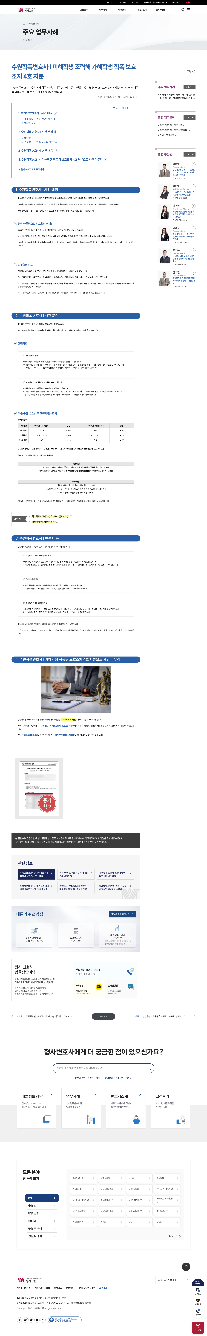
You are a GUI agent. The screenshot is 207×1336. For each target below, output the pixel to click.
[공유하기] (193, 72)
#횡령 (90, 1077)
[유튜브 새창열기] (37, 1319)
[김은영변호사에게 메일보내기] (194, 186)
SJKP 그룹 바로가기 (167, 1279)
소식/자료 (160, 10)
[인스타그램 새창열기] (43, 1319)
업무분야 (122, 10)
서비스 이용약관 (23, 1287)
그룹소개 (84, 10)
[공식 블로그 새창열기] (25, 1319)
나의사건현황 (121, 2)
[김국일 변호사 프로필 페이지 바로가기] (177, 279)
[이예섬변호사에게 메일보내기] (194, 228)
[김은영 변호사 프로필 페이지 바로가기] (177, 191)
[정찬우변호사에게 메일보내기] (194, 250)
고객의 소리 (135, 2)
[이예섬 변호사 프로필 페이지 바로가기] (177, 235)
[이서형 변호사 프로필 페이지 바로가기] (177, 212)
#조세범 (119, 1077)
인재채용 (175, 2)
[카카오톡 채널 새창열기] (31, 1319)
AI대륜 (187, 2)
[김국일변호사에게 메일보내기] (194, 273)
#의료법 (109, 1077)
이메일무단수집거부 (86, 1287)
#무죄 (129, 1077)
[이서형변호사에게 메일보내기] (194, 206)
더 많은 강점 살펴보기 (120, 914)
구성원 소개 (141, 10)
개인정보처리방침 (42, 1287)
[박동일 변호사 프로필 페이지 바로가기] (177, 171)
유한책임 (70, 1287)
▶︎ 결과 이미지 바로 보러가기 (31, 169)
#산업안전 (80, 1077)
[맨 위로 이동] (186, 1267)
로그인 (109, 2)
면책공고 (58, 1287)
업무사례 (103, 10)
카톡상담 (198, 1304)
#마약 (99, 1077)
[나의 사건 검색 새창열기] (19, 1319)
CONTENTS (126, 108)
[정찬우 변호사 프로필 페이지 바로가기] (177, 257)
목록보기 (103, 1016)
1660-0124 (156, 2)
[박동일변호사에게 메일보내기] (194, 164)
